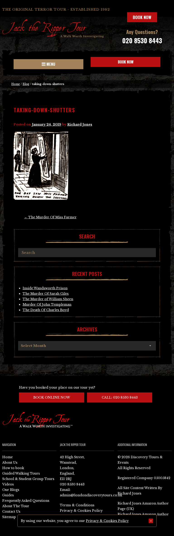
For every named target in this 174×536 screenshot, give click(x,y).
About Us (9, 462)
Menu (50, 64)
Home (15, 84)
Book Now (142, 17)
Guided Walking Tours (21, 473)
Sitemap (9, 517)
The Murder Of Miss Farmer (50, 217)
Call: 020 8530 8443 (120, 397)
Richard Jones (79, 124)
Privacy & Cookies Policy (81, 511)
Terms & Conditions (77, 505)
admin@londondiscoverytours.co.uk (91, 495)
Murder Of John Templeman (47, 304)
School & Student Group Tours (28, 479)
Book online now (51, 397)
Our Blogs (10, 490)
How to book (13, 468)
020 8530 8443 (142, 40)
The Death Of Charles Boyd (46, 310)
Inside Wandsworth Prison (45, 288)
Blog (26, 84)
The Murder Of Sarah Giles (46, 294)
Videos (8, 484)
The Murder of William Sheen (48, 299)
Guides (8, 495)
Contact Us (11, 511)
